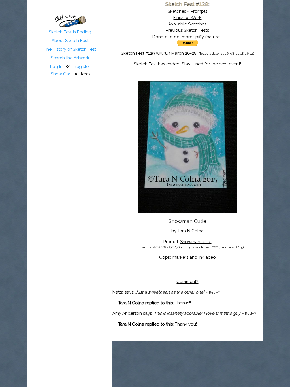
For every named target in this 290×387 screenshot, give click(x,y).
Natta (117, 292)
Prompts (199, 11)
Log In (56, 66)
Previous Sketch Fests (187, 30)
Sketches (177, 11)
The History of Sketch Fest (70, 49)
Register (82, 66)
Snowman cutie (195, 241)
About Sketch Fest (70, 40)
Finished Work (187, 17)
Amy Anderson (127, 313)
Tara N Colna (191, 230)
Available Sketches (187, 24)
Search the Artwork (70, 57)
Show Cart (61, 73)
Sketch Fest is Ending (70, 32)
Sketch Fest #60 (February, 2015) (218, 247)
